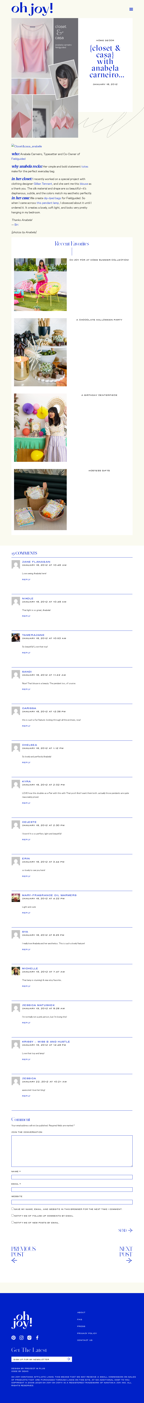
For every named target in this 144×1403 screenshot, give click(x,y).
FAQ (79, 1319)
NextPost (126, 1251)
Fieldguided (18, 158)
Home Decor (105, 40)
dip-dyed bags (52, 198)
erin (26, 858)
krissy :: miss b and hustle (46, 1041)
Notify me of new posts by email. (36, 1223)
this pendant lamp (48, 202)
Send (123, 1230)
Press (81, 1326)
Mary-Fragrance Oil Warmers (49, 895)
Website (16, 1196)
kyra (26, 781)
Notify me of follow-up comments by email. (44, 1216)
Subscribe (68, 1359)
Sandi (27, 671)
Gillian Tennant (43, 183)
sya (25, 931)
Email (16, 1184)
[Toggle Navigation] (131, 9)
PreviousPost (23, 1251)
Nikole (28, 598)
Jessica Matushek (38, 1005)
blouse (84, 183)
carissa (29, 708)
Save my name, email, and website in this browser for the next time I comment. (68, 1209)
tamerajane (33, 635)
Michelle (30, 968)
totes (84, 166)
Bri (16, 224)
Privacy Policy (87, 1333)
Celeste (29, 822)
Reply (26, 579)
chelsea (29, 745)
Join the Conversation (26, 1132)
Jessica (29, 1078)
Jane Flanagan (36, 561)
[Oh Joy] (32, 9)
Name (16, 1171)
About (81, 1312)
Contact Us (85, 1340)
